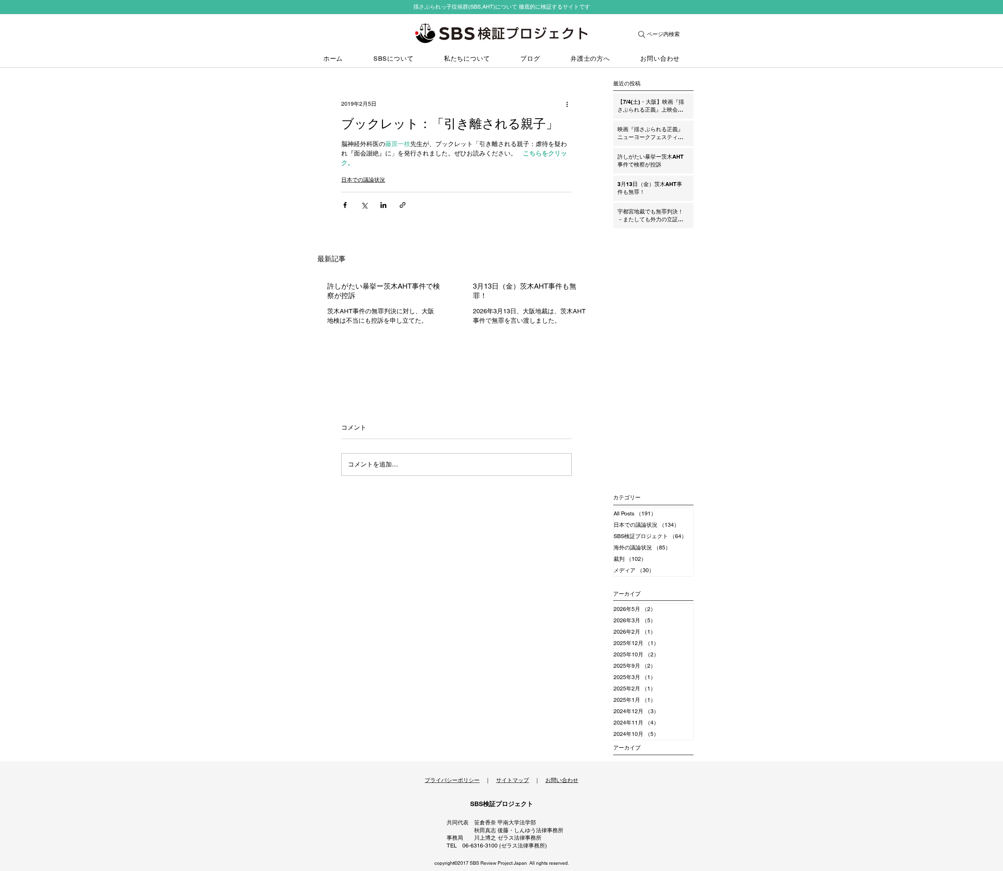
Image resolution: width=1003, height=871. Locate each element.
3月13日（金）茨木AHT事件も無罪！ (524, 291)
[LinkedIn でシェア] (383, 205)
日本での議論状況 (363, 180)
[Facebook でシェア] (345, 205)
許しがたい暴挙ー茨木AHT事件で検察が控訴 (383, 291)
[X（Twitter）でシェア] (364, 205)
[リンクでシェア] (402, 205)
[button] (393, 59)
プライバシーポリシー (452, 780)
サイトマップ (512, 780)
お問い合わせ (561, 780)
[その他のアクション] (567, 104)
